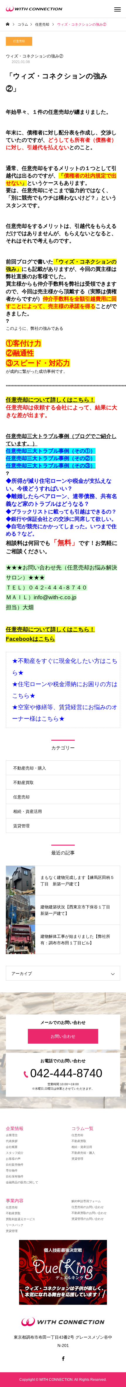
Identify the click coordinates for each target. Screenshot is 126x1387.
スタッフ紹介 (14, 1152)
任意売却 (19, 41)
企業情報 (14, 1128)
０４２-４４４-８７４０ (57, 587)
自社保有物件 (14, 1176)
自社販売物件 (14, 1164)
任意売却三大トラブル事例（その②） (51, 458)
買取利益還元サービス (20, 1219)
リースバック (14, 1225)
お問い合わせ (63, 1036)
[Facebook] (63, 1358)
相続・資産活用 (27, 811)
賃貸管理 (21, 825)
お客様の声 (13, 1158)
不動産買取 (23, 782)
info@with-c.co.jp (55, 597)
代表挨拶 (12, 1141)
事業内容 (14, 1200)
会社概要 (12, 1147)
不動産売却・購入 (29, 768)
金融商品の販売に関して (22, 1182)
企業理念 (12, 1135)
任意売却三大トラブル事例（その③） (51, 466)
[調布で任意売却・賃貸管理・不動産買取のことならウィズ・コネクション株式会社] (34, 8)
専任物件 (12, 1170)
